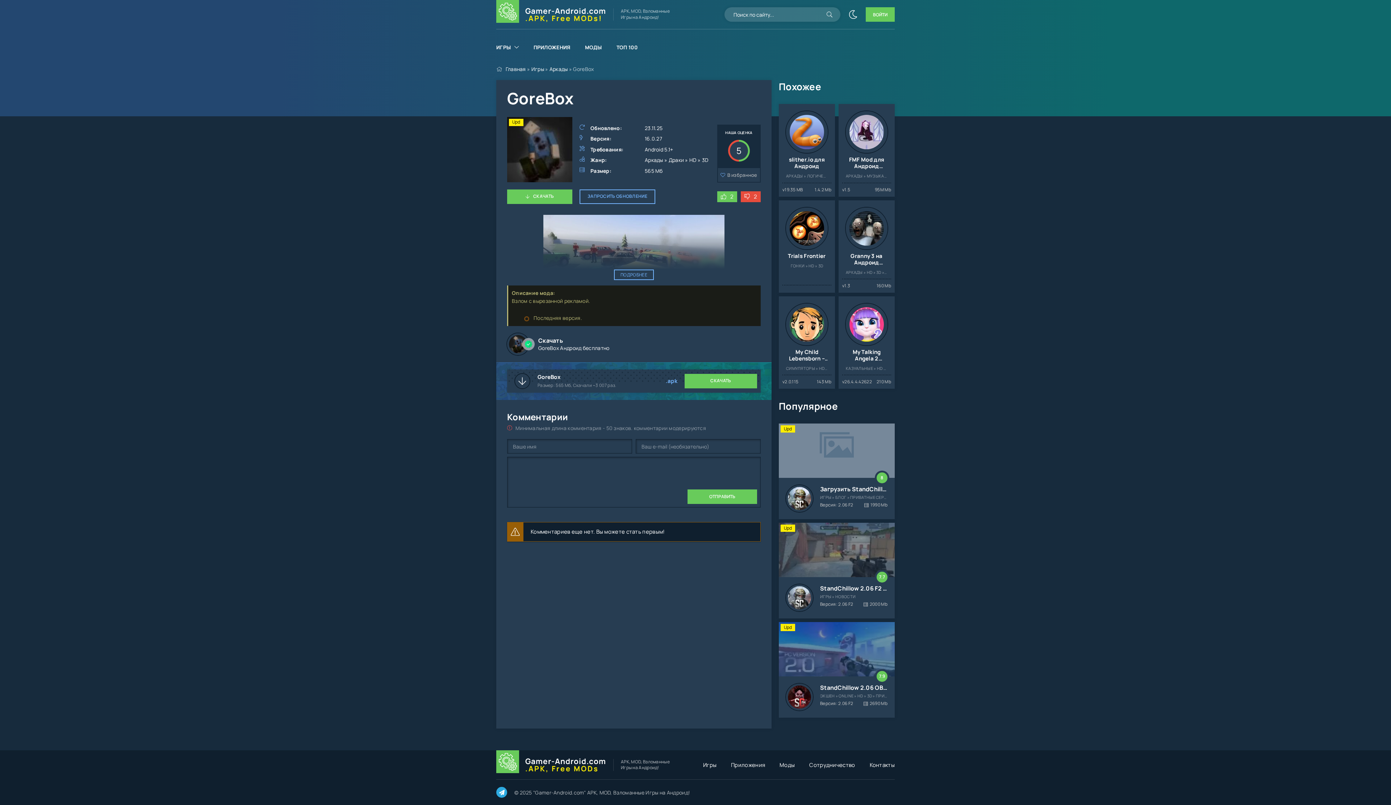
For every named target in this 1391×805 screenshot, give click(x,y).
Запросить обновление (617, 196)
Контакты (882, 765)
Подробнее (634, 275)
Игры (503, 47)
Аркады (559, 69)
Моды (593, 47)
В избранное (742, 175)
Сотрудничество (832, 765)
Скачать (543, 196)
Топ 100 (627, 47)
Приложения (552, 47)
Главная (516, 69)
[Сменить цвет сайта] (853, 14)
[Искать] (829, 14)
